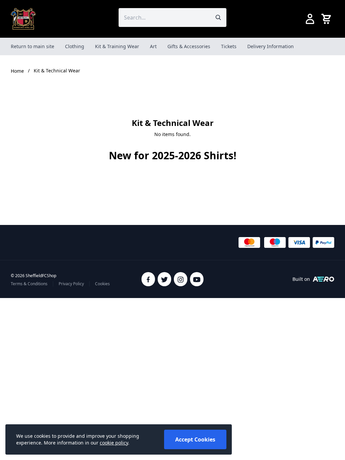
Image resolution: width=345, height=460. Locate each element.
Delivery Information (270, 46)
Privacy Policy (71, 284)
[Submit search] (218, 17)
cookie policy (114, 442)
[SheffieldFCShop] (23, 19)
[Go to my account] (310, 18)
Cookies (102, 284)
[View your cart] (327, 18)
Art (153, 46)
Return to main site (32, 46)
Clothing (74, 46)
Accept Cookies (195, 439)
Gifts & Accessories (188, 46)
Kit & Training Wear (117, 46)
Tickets (229, 46)
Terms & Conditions (29, 284)
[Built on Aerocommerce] (323, 279)
